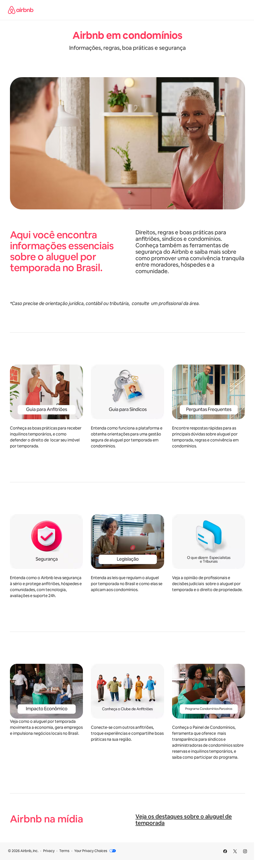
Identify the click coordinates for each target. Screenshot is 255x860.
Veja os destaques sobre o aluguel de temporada (183, 820)
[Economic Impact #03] (46, 691)
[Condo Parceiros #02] (208, 691)
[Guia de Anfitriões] (46, 392)
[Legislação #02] (127, 541)
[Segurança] (46, 541)
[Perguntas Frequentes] (208, 392)
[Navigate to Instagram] (245, 851)
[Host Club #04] (127, 691)
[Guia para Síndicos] (127, 392)
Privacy (49, 851)
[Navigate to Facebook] (225, 851)
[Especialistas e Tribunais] (208, 541)
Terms (64, 851)
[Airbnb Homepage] (20, 10)
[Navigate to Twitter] (235, 851)
